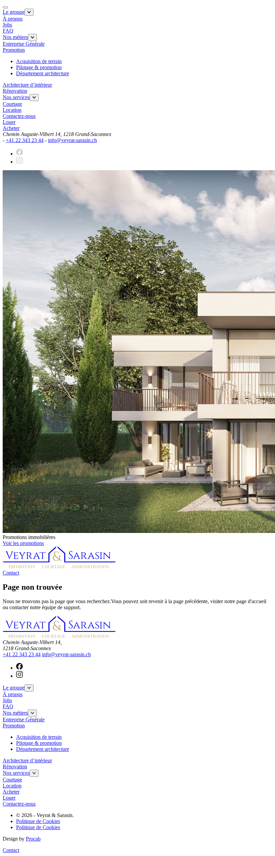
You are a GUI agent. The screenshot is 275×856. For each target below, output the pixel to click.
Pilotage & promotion (39, 67)
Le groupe (13, 12)
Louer (9, 122)
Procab (33, 839)
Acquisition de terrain (39, 61)
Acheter (11, 128)
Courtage (12, 104)
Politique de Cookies (38, 821)
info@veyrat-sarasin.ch (72, 140)
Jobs (7, 25)
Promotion (14, 50)
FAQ (8, 31)
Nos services (16, 97)
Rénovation (15, 91)
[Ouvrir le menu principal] (5, 7)
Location (12, 110)
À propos (12, 18)
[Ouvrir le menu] (29, 12)
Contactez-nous (19, 116)
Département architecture (42, 73)
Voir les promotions (23, 543)
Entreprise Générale (24, 44)
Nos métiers (15, 37)
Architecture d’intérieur (27, 85)
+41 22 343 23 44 (25, 140)
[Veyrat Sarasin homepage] (59, 567)
